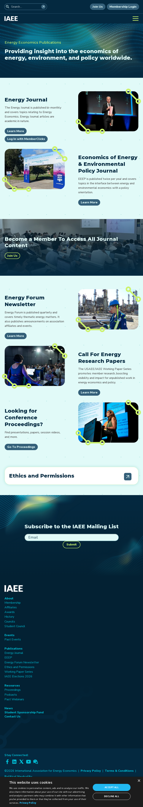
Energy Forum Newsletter (21, 662)
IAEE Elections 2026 (18, 676)
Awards (9, 612)
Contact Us (12, 716)
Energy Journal (13, 653)
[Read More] (127, 476)
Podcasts (10, 695)
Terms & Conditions (119, 771)
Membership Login (122, 7)
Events (9, 635)
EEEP (8, 658)
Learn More (15, 131)
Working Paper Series (18, 672)
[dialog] (71, 792)
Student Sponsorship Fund (24, 712)
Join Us (98, 7)
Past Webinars (14, 699)
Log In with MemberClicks (26, 139)
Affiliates (10, 607)
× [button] (138, 780)
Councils (9, 622)
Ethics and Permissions (19, 667)
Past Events (12, 639)
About (8, 598)
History (9, 617)
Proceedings (12, 690)
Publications (13, 649)
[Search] (43, 6)
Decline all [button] (111, 796)
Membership (12, 603)
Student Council (14, 626)
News (8, 708)
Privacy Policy (91, 771)
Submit (71, 544)
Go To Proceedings (21, 447)
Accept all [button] (112, 787)
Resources (12, 686)
